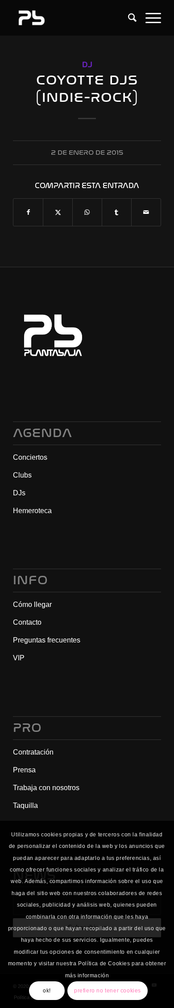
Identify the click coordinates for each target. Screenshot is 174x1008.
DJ (87, 64)
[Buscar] (128, 18)
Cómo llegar (32, 604)
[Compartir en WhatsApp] (87, 212)
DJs (19, 493)
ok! (47, 991)
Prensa (24, 770)
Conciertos (30, 457)
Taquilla (25, 805)
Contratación (33, 752)
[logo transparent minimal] (72, 18)
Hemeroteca (32, 510)
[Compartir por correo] (146, 212)
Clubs (22, 475)
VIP (19, 658)
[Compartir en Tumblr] (116, 212)
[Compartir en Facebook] (28, 212)
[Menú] (149, 18)
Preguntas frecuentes (46, 640)
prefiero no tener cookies (107, 991)
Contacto (27, 622)
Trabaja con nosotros (46, 787)
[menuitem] (128, 18)
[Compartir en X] (57, 212)
